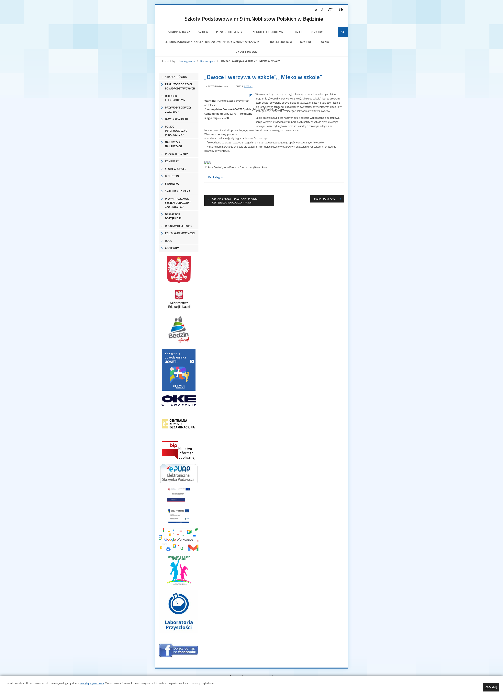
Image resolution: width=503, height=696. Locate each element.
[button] (274, 165)
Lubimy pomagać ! (325, 198)
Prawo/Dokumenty (229, 32)
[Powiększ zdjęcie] (227, 135)
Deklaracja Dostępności (173, 216)
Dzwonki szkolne (177, 119)
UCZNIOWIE (318, 32)
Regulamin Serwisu (178, 226)
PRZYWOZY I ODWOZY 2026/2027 (178, 109)
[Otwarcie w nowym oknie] (178, 299)
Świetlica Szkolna (177, 191)
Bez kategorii (207, 61)
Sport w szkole (175, 169)
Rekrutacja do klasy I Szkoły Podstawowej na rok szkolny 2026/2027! (212, 42)
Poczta (324, 42)
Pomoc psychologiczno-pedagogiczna (176, 131)
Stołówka (172, 183)
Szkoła (203, 32)
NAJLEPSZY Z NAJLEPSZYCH (173, 144)
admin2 (248, 86)
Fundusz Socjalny (246, 51)
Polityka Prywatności (180, 233)
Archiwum (172, 248)
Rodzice (297, 32)
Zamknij (491, 687)
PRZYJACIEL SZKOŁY (177, 154)
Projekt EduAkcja (280, 42)
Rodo (168, 241)
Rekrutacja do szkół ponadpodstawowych (180, 86)
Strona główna (179, 32)
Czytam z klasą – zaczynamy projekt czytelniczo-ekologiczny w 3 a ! (235, 200)
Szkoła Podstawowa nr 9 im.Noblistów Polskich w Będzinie (253, 18)
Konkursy (172, 161)
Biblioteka (172, 176)
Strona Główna (176, 77)
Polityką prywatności (92, 683)
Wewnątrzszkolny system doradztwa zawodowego (178, 203)
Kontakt (305, 42)
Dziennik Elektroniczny (267, 32)
